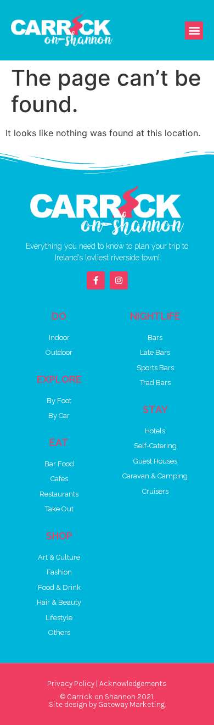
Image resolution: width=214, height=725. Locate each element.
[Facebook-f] (96, 280)
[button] (194, 30)
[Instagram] (119, 280)
